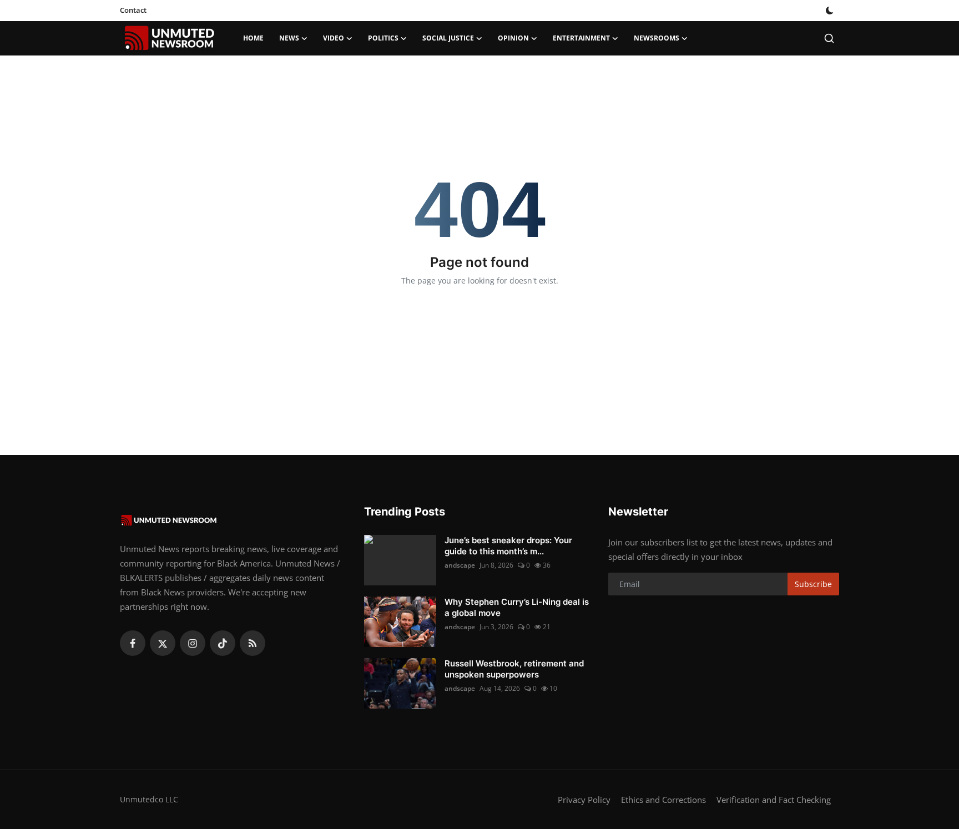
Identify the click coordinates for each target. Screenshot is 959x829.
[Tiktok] (222, 643)
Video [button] (333, 38)
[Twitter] (162, 643)
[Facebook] (132, 643)
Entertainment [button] (581, 38)
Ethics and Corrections (663, 799)
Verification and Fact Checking (773, 799)
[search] (829, 38)
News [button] (289, 38)
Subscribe (813, 584)
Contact (133, 10)
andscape (460, 565)
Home (253, 38)
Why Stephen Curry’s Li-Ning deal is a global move (517, 607)
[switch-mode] (830, 10)
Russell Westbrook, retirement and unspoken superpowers (514, 669)
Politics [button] (383, 38)
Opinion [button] (513, 38)
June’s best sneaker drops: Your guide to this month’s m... (508, 546)
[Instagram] (192, 643)
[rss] (252, 643)
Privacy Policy (584, 799)
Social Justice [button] (448, 38)
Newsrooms (656, 38)
